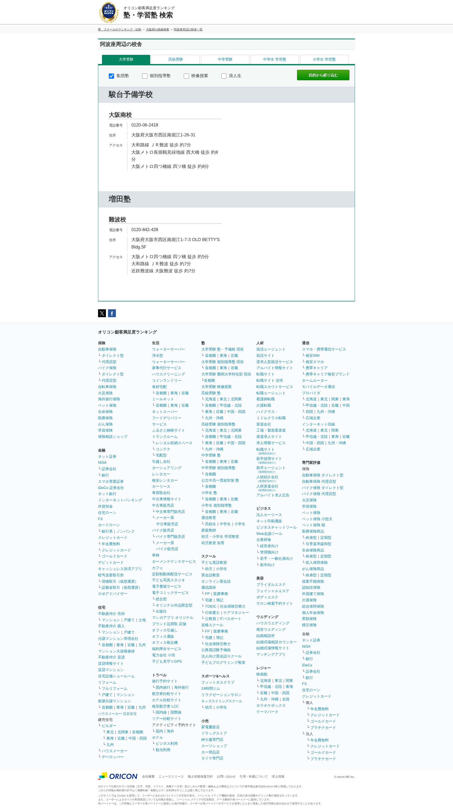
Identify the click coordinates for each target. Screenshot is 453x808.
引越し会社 (161, 461)
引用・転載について (254, 776)
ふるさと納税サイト (168, 430)
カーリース (161, 486)
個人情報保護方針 (200, 776)
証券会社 (109, 469)
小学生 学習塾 (324, 59)
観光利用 (163, 750)
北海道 (210, 399)
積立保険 (309, 625)
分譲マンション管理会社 (118, 638)
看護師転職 (265, 399)
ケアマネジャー (236, 612)
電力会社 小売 (163, 655)
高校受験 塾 (211, 393)
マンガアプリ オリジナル (172, 617)
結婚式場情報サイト (272, 648)
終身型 (311, 537)
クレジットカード (112, 537)
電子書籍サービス (166, 586)
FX (100, 519)
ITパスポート (230, 618)
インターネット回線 (318, 424)
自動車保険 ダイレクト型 (322, 475)
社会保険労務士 (233, 606)
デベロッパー (113, 757)
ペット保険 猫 (313, 525)
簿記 (219, 600)
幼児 (208, 569)
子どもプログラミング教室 (223, 662)
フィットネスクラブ (217, 682)
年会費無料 (111, 544)
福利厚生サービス (166, 649)
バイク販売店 (163, 530)
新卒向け (267, 565)
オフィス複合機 (165, 642)
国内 (159, 731)
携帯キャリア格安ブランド (328, 374)
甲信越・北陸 (231, 405)
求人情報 (278, 776)
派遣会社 (263, 424)
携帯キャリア (317, 368)
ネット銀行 (107, 494)
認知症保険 (311, 587)
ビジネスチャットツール (276, 527)
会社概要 (148, 776)
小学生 (239, 524)
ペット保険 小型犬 (317, 519)
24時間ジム (210, 688)
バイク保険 (107, 368)
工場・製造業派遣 (271, 430)
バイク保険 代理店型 (319, 494)
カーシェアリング (166, 468)
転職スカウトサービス (274, 387)
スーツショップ (214, 746)
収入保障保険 (317, 562)
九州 (142, 645)
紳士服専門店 (212, 739)
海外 (170, 731)
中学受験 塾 (211, 455)
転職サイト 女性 (269, 380)
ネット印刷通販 (269, 521)
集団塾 (122, 75)
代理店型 (109, 362)
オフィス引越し (165, 630)
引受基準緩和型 (318, 544)
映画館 (261, 674)
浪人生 (234, 75)
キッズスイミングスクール (221, 701)
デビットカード (111, 562)
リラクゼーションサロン (221, 695)
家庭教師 (208, 530)
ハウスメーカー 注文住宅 (117, 714)
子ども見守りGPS (167, 661)
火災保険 (105, 393)
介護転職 (263, 405)
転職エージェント (271, 393)
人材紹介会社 (267, 478)
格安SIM (313, 355)
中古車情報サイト (166, 499)
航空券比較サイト (166, 694)
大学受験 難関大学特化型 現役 (226, 374)
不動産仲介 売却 (111, 614)
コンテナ (163, 449)
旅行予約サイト (165, 681)
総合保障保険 (313, 606)
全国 (285, 699)
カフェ (157, 568)
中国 (346, 405)
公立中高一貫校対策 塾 (220, 480)
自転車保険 (107, 387)
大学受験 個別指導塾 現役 (222, 362)
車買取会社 (161, 493)
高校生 (210, 524)
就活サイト (265, 355)
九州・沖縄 (214, 418)
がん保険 (105, 424)
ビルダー (109, 726)
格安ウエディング (271, 629)
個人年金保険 (313, 612)
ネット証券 (107, 456)
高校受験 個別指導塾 (218, 424)
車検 (155, 555)
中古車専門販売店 (170, 511)
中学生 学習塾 (274, 59)
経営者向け (269, 546)
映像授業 (199, 75)
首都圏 (107, 645)
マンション (111, 620)
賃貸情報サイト (111, 663)
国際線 (175, 712)
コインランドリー (166, 380)
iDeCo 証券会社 (111, 488)
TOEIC (210, 606)
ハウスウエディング (272, 623)
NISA (102, 462)
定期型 (325, 537)
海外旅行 (181, 687)
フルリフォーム (114, 688)
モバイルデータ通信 (318, 387)
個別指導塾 (160, 75)
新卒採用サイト (269, 460)
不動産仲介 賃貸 (111, 657)
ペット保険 (107, 405)
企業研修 (263, 540)
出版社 (161, 611)
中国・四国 (137, 738)
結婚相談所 (265, 636)
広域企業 (313, 418)
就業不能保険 (313, 581)
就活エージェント (271, 349)
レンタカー (161, 474)
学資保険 (105, 430)
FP (207, 594)
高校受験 (175, 59)
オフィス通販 (163, 636)
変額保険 (309, 618)
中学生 (225, 524)
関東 (289, 680)
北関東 (122, 732)
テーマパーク (267, 712)
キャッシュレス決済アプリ (120, 569)
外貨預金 (105, 506)
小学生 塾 (209, 493)
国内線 (161, 712)
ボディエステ (267, 597)
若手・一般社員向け (276, 558)
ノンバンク (125, 531)
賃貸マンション (111, 670)
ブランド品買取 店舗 (169, 624)
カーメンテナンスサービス (174, 561)
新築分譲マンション (114, 701)
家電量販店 (210, 727)
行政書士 (212, 612)
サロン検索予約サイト (274, 603)
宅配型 (161, 455)
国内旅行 (163, 687)
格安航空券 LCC (165, 706)
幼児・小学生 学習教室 (220, 536)
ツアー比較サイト (166, 718)
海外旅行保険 (109, 399)
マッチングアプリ (271, 654)
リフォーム (107, 682)
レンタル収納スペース (174, 443)
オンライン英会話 (216, 581)
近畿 (131, 645)
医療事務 (220, 594)
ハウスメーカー (114, 751)
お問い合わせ (226, 776)
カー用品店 (210, 752)
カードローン (109, 525)
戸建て (129, 620)
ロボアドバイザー (112, 594)
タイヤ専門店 (212, 758)
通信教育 (208, 517)
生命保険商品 (313, 550)
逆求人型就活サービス (274, 362)
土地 (142, 620)
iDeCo (307, 665)
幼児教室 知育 (212, 543)
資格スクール (212, 625)
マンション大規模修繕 (116, 651)
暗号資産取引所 (111, 575)
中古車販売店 (163, 505)
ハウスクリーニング (168, 374)
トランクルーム (165, 436)
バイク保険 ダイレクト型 (322, 488)
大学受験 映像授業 (216, 387)
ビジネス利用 (167, 743)
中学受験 (225, 59)
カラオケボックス (271, 705)
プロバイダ (311, 393)
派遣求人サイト (269, 436)
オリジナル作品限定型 (174, 605)
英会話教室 (210, 575)
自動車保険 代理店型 (319, 481)
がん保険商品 (313, 569)
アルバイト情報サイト (274, 368)
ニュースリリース (171, 776)
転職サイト (265, 374)
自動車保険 (107, 349)
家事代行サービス (166, 368)
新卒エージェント (271, 469)
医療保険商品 (313, 531)
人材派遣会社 (267, 488)
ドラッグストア (214, 733)
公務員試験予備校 (216, 650)
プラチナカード (323, 727)
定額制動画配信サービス (172, 574)
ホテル (157, 737)
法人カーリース (269, 515)
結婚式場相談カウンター (276, 642)
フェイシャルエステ (272, 591)
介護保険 (309, 600)
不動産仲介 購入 (111, 626)
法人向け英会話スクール (221, 656)
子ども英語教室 (214, 562)
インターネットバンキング (120, 500)
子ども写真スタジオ (168, 580)
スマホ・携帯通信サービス (324, 349)
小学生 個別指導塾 (216, 505)
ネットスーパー (165, 412)
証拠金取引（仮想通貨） (122, 587)
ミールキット (163, 399)
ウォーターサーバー (168, 349)
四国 (309, 412)
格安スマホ (315, 362)
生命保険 (105, 412)
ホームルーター (315, 380)
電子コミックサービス (170, 593)
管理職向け (269, 552)
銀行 (105, 475)
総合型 (161, 599)
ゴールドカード (114, 556)
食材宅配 (159, 387)
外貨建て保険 (313, 594)
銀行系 (107, 531)
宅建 (208, 600)
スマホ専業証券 (111, 481)
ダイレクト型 (113, 355)
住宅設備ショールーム (116, 676)
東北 (110, 732)
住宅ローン (107, 513)
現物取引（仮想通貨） (120, 581)
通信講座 (208, 587)
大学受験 (126, 59)
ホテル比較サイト (166, 700)
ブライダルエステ (271, 584)
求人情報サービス (271, 443)
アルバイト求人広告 (272, 495)
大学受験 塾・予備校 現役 (222, 349)
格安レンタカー (165, 480)
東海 (120, 645)
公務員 (210, 618)
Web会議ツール (269, 533)
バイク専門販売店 (170, 536)
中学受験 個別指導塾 (218, 468)
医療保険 (105, 418)
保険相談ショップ (112, 436)
